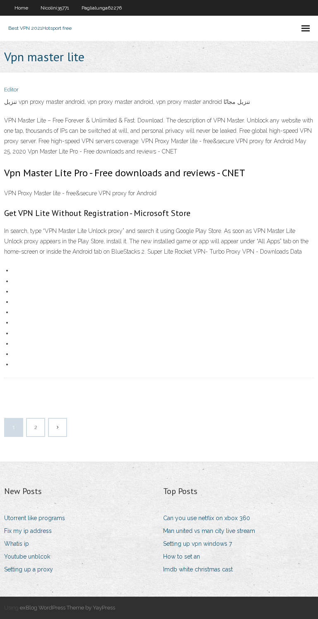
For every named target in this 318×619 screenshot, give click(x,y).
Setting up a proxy (28, 569)
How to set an (181, 556)
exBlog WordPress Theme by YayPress (67, 608)
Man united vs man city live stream (209, 531)
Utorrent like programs (34, 518)
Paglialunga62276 (102, 8)
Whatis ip (16, 543)
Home (21, 8)
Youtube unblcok (27, 556)
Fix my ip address (28, 531)
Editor (11, 89)
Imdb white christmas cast (198, 569)
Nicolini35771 (55, 8)
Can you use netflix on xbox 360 (206, 518)
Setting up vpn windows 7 (197, 543)
